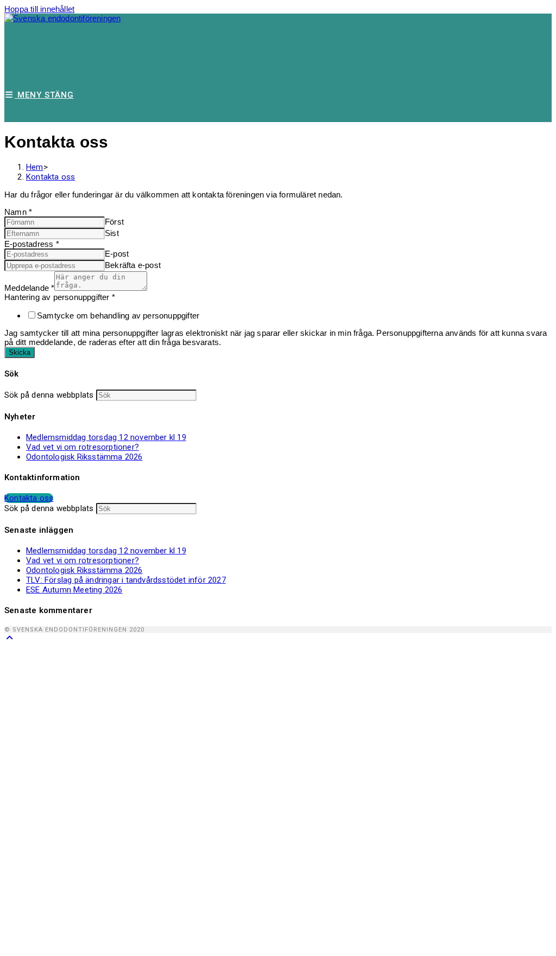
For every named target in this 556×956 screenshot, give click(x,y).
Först (114, 221)
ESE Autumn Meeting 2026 (74, 590)
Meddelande (29, 287)
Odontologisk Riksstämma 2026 (84, 457)
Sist (112, 233)
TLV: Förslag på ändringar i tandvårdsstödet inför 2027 (126, 580)
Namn (18, 211)
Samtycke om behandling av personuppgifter (118, 315)
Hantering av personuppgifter (59, 297)
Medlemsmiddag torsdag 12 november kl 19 (106, 437)
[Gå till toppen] (9, 637)
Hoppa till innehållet (39, 9)
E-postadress (31, 243)
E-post (117, 253)
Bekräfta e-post (133, 265)
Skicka (19, 352)
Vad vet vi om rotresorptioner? (82, 447)
